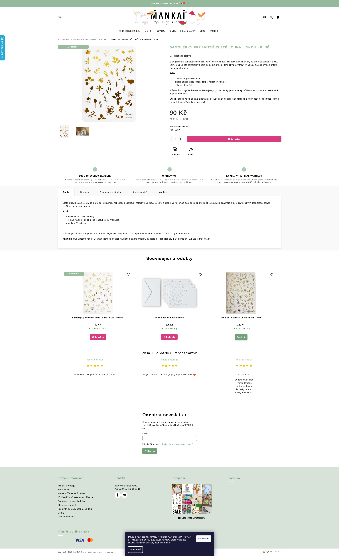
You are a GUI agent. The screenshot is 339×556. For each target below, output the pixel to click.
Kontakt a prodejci (67, 486)
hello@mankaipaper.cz (126, 486)
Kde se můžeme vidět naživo (72, 493)
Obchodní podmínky (68, 505)
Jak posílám (64, 489)
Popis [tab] (66, 192)
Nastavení (135, 549)
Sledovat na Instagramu (193, 518)
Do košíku (235, 139)
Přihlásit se (150, 451)
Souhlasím (203, 538)
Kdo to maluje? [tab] (140, 192)
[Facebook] (118, 495)
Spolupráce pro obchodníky (71, 501)
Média (61, 513)
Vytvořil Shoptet (273, 552)
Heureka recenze (94, 360)
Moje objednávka (66, 517)
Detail (239, 337)
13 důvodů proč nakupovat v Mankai (76, 497)
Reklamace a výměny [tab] (110, 192)
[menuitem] (130, 31)
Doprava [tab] (84, 192)
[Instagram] (124, 495)
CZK (59, 17)
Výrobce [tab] (163, 192)
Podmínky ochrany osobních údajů (153, 543)
